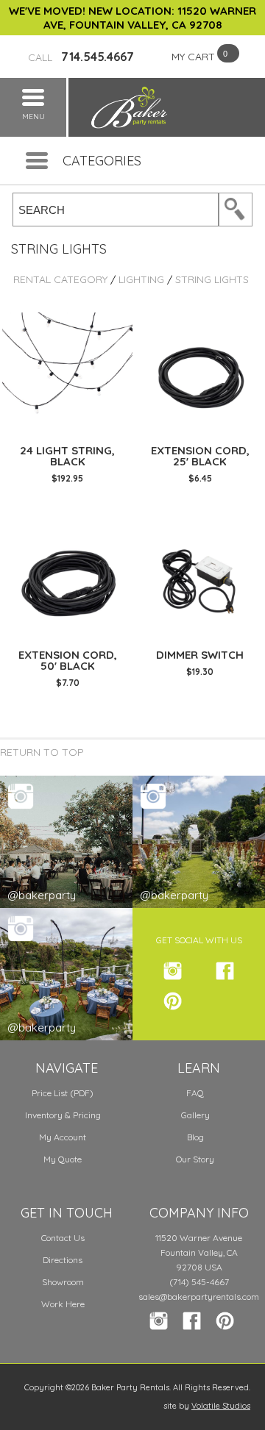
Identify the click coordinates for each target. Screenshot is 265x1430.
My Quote (62, 1159)
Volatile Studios (220, 1406)
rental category (60, 279)
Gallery (195, 1114)
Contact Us (63, 1237)
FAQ (195, 1092)
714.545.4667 (81, 56)
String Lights (212, 279)
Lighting (141, 279)
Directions (62, 1259)
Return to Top (42, 752)
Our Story (195, 1159)
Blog (195, 1137)
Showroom (63, 1281)
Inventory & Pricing (63, 1114)
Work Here (63, 1303)
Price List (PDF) (62, 1092)
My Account (62, 1137)
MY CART (193, 56)
